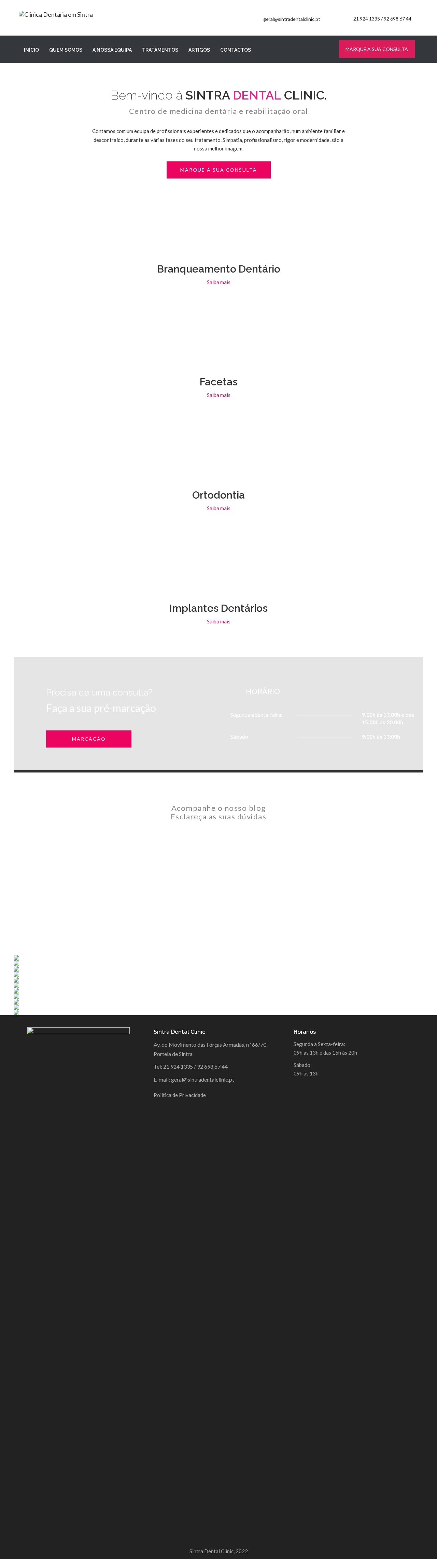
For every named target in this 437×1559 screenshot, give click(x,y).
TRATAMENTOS (160, 50)
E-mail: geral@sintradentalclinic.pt (194, 1079)
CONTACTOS (235, 50)
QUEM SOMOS (65, 50)
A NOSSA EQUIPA (112, 50)
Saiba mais (218, 282)
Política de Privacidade (180, 1095)
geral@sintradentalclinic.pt (291, 19)
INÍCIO (31, 50)
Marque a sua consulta (377, 49)
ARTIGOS (199, 50)
